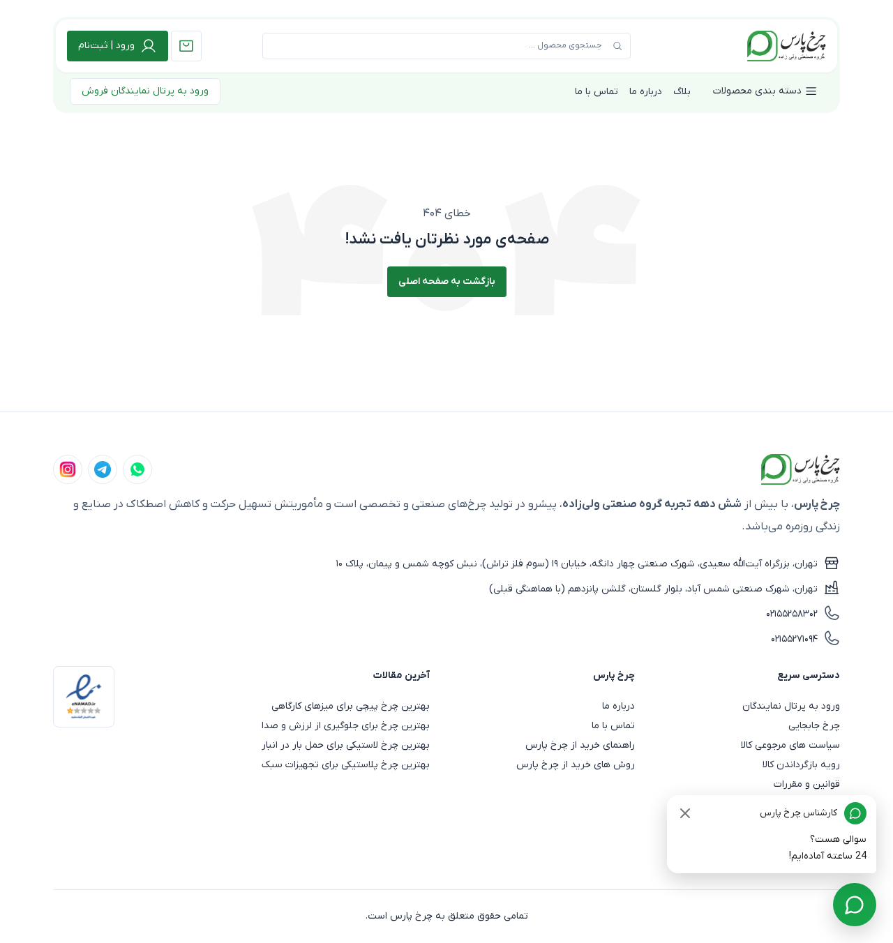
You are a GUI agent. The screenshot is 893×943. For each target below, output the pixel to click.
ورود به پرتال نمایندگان (791, 706)
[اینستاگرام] (67, 469)
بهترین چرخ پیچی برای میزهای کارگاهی (350, 706)
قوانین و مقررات (807, 784)
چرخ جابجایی (814, 725)
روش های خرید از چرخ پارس (575, 764)
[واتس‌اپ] (137, 469)
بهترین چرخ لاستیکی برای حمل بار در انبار (346, 745)
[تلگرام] (102, 469)
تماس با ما (596, 91)
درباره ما (645, 91)
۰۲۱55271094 (794, 639)
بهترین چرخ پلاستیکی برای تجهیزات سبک (346, 764)
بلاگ (682, 91)
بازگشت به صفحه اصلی (446, 281)
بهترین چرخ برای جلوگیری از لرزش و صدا (346, 725)
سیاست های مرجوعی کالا (790, 745)
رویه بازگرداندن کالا (801, 764)
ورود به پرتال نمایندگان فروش (145, 91)
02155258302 (792, 614)
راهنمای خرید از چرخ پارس (580, 745)
